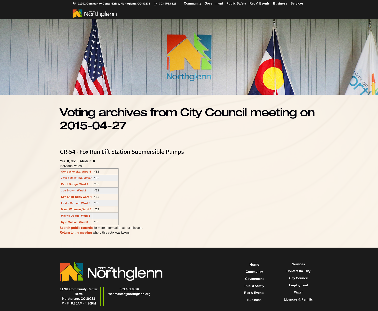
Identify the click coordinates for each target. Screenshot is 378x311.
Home (254, 264)
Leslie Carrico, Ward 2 (75, 203)
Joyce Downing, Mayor (76, 177)
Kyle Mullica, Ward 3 (74, 222)
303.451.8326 (167, 3)
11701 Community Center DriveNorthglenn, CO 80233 (78, 294)
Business (280, 3)
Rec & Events (259, 3)
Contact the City (298, 271)
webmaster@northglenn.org (129, 294)
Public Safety (236, 3)
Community (192, 3)
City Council (298, 278)
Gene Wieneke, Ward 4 (76, 171)
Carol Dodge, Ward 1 (74, 184)
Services (297, 3)
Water (298, 292)
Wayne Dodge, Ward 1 (75, 215)
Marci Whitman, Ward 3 (76, 209)
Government (214, 3)
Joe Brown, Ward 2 (73, 190)
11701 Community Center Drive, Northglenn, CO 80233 (114, 3)
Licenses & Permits (298, 299)
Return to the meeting (76, 232)
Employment (298, 285)
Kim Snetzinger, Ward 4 (76, 196)
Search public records (76, 227)
